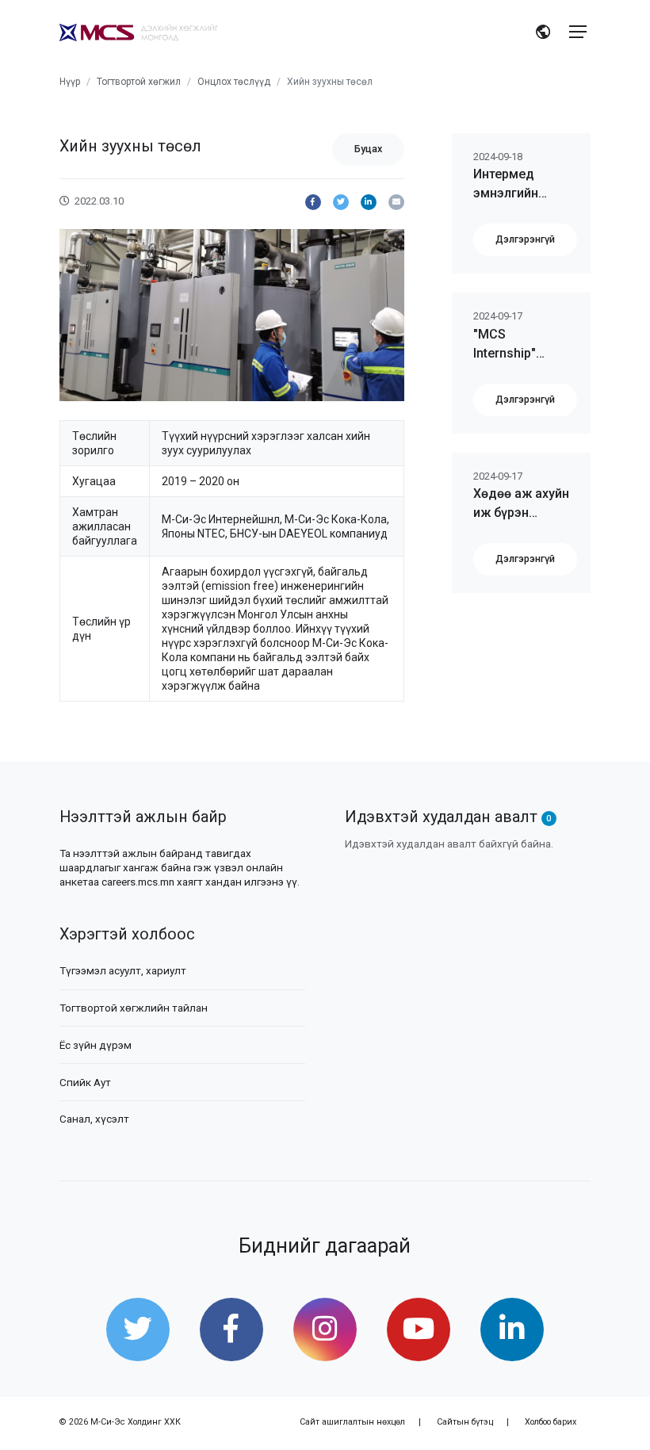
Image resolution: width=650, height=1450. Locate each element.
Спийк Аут (85, 1082)
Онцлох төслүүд (233, 81)
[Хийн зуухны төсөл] (313, 202)
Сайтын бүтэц (465, 1422)
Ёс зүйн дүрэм (95, 1045)
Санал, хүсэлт (94, 1118)
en (544, 33)
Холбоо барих (550, 1422)
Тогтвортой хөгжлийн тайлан (133, 1007)
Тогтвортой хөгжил (139, 81)
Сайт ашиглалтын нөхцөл (352, 1422)
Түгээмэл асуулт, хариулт (122, 970)
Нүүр (69, 81)
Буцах (368, 149)
